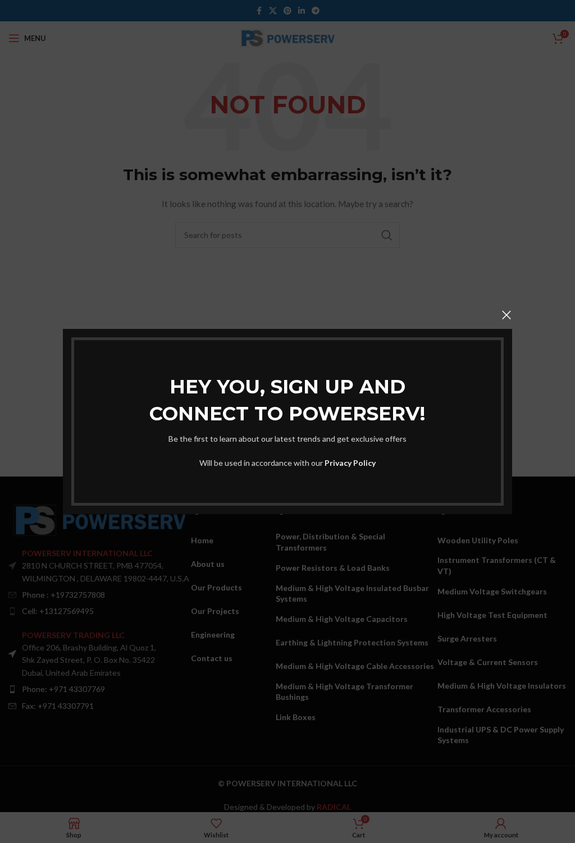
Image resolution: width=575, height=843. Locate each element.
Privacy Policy (350, 463)
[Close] (506, 315)
